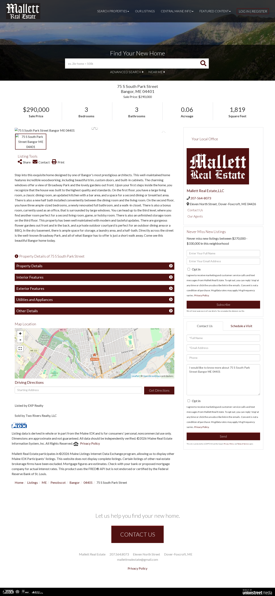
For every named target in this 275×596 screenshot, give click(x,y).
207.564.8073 (119, 554)
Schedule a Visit (241, 326)
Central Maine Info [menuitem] (176, 11)
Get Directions (159, 390)
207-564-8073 (200, 198)
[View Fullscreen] (20, 348)
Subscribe (223, 304)
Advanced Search (125, 72)
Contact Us (195, 210)
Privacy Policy (90, 443)
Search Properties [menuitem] (112, 11)
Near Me (155, 72)
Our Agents (195, 216)
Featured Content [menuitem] (214, 11)
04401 (88, 482)
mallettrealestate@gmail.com (137, 559)
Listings (32, 482)
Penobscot (58, 482)
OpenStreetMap (151, 376)
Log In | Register (253, 11)
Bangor (74, 482)
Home (19, 482)
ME (44, 482)
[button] (203, 63)
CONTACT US (137, 534)
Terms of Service (243, 444)
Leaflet (135, 376)
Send (223, 436)
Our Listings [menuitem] (145, 11)
